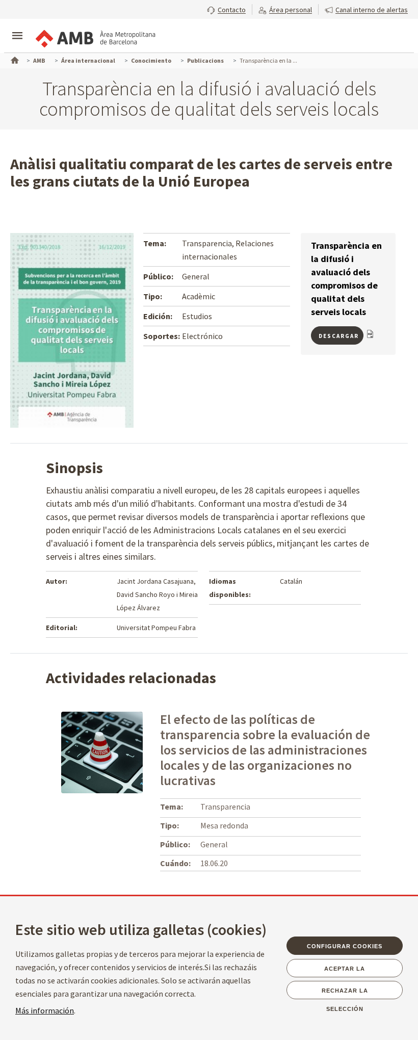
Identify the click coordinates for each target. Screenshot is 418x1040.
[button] (226, 8)
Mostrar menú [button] (17, 27)
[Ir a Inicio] (13, 59)
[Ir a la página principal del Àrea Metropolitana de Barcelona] (95, 36)
